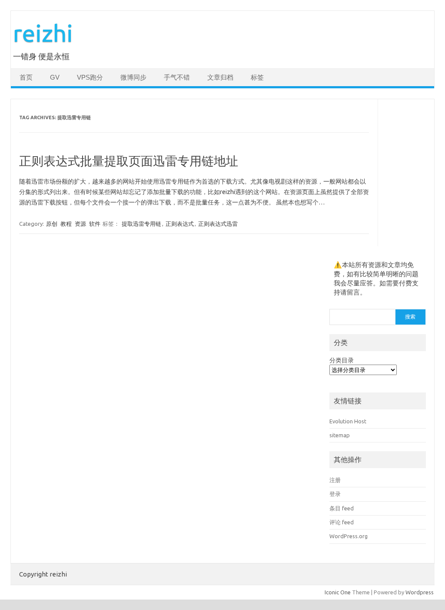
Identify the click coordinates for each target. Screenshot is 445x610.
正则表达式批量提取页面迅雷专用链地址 (128, 161)
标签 (257, 77)
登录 (335, 494)
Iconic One (338, 592)
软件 (94, 224)
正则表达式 (180, 224)
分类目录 (341, 360)
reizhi (43, 33)
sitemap (339, 435)
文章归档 (220, 77)
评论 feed (341, 522)
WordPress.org (348, 536)
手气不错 (177, 77)
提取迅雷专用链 (141, 224)
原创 (51, 224)
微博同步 (133, 77)
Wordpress (419, 592)
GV (55, 77)
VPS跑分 (90, 77)
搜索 (410, 316)
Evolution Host (347, 421)
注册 (335, 480)
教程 (66, 224)
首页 (26, 77)
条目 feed (341, 508)
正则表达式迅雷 (218, 224)
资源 (80, 224)
